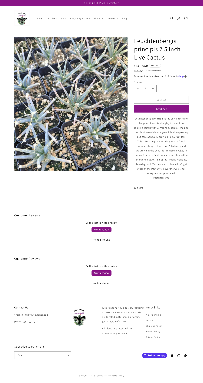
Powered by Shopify (116, 376)
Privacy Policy (153, 337)
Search (149, 320)
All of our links (153, 314)
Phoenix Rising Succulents (96, 376)
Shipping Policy (154, 325)
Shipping (138, 70)
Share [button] (140, 187)
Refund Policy (153, 331)
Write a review (101, 229)
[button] (171, 18)
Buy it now (161, 108)
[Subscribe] (67, 355)
